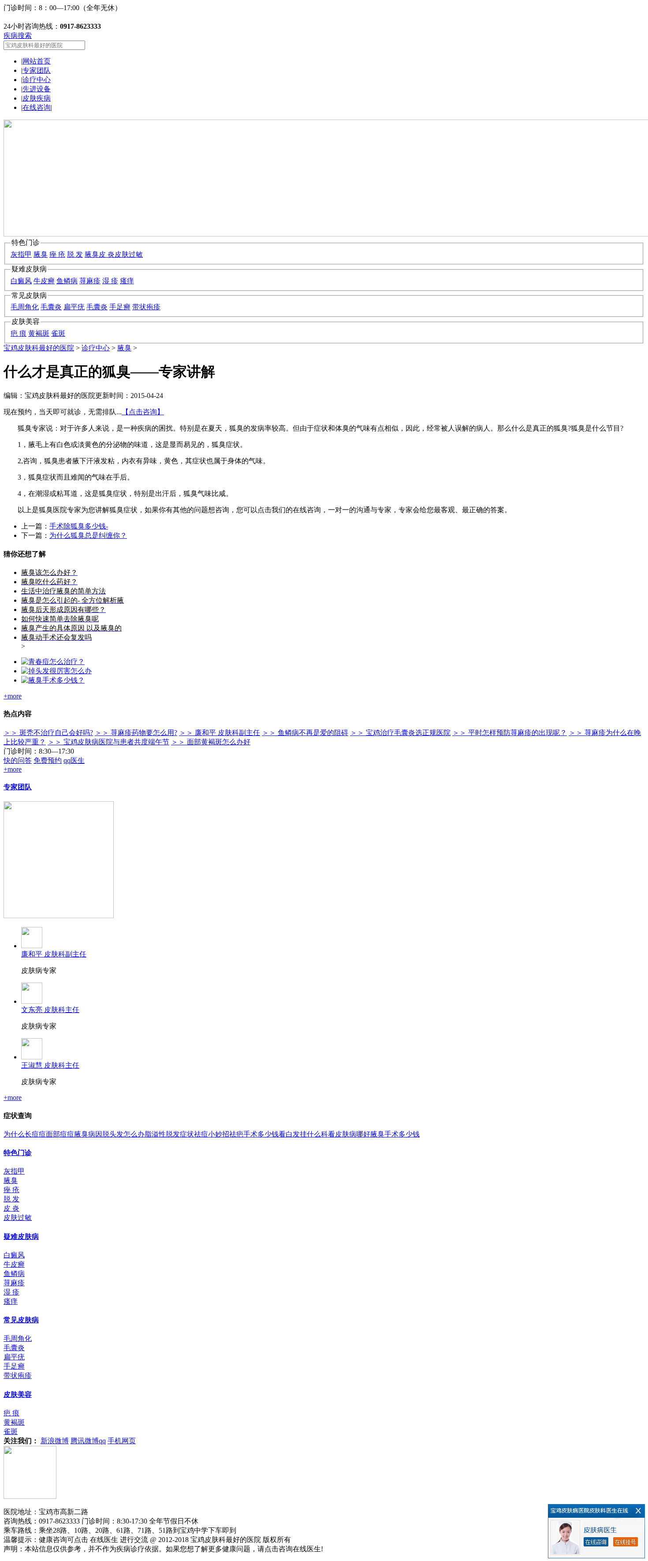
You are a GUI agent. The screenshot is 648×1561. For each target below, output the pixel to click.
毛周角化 (25, 307)
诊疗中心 (36, 79)
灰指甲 (21, 254)
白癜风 (21, 281)
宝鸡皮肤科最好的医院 (39, 348)
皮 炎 (107, 254)
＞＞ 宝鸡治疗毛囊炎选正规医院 (400, 732)
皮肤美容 (18, 1394)
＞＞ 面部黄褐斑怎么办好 (210, 742)
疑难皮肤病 (21, 1236)
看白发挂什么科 (303, 1134)
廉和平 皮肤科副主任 (53, 954)
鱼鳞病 (67, 281)
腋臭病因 (88, 1134)
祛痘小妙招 (211, 1134)
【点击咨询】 (143, 412)
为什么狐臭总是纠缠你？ (88, 535)
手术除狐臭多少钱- (78, 526)
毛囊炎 (51, 307)
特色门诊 (18, 1152)
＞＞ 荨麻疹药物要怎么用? (136, 732)
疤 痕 (18, 333)
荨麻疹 (90, 281)
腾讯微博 (85, 1441)
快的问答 (18, 760)
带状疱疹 (146, 307)
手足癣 (119, 307)
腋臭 (41, 254)
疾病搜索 (18, 35)
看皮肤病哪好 (349, 1134)
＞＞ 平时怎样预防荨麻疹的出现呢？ (509, 732)
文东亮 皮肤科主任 (50, 1009)
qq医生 (74, 760)
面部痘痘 (60, 1134)
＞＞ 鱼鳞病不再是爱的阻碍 (305, 732)
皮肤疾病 (36, 98)
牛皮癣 (44, 281)
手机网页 (122, 1441)
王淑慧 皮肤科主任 (50, 1065)
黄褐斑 (38, 333)
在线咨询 (36, 107)
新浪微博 (55, 1441)
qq (102, 1441)
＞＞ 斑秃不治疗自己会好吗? (48, 732)
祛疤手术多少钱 (254, 1134)
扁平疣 (74, 307)
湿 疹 (110, 281)
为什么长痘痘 (25, 1134)
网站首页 (36, 61)
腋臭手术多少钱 (395, 1134)
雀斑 (58, 333)
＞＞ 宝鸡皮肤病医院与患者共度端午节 (108, 742)
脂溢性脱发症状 (169, 1134)
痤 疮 (57, 254)
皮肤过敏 (129, 254)
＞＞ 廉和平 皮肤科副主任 (219, 732)
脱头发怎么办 (123, 1134)
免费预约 (48, 760)
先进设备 (36, 89)
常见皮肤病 (21, 1320)
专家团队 (36, 70)
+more (13, 696)
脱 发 (75, 254)
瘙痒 (127, 281)
